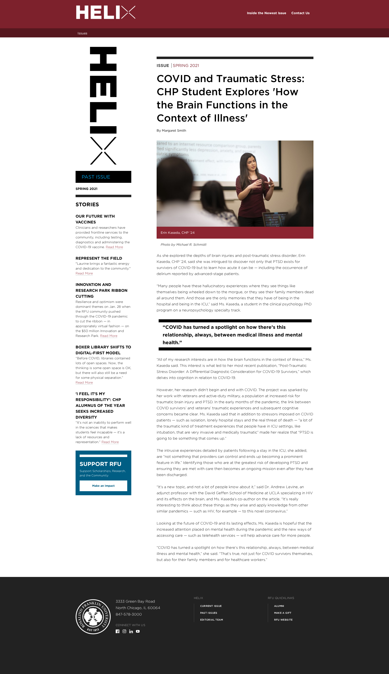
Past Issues (208, 612)
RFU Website (283, 619)
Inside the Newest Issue (266, 13)
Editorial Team (211, 619)
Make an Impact (103, 485)
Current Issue (211, 605)
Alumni (279, 605)
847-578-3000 (129, 614)
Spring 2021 (186, 65)
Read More (114, 247)
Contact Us (300, 13)
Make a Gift (283, 612)
